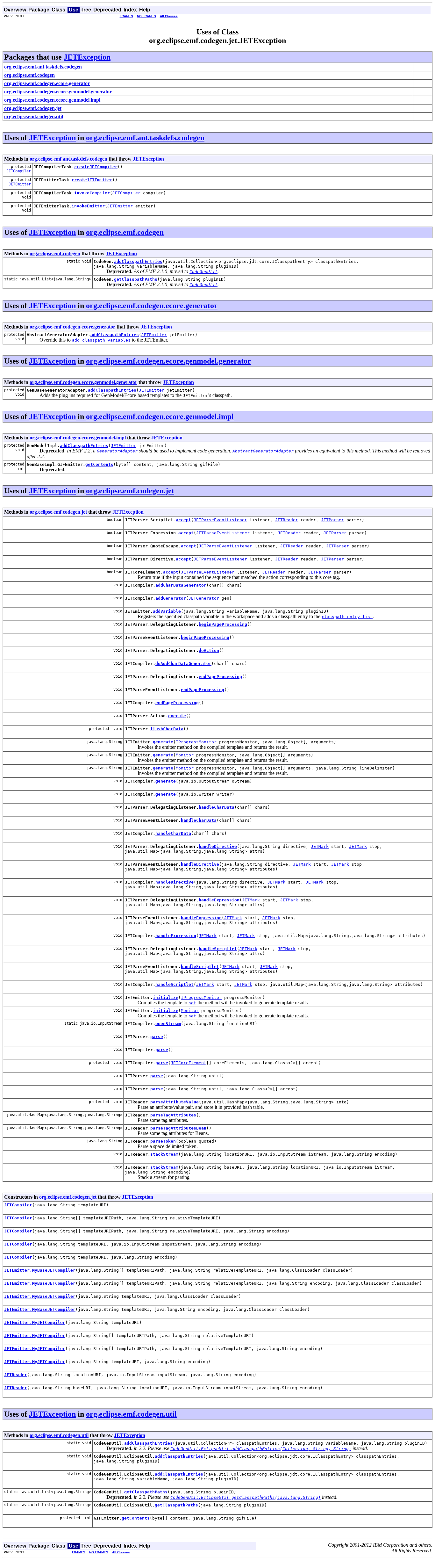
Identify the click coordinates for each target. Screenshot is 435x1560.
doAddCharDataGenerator (183, 663)
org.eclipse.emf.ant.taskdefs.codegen (145, 138)
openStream (168, 1023)
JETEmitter (20, 184)
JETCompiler (18, 171)
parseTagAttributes (173, 1115)
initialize (165, 997)
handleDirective (218, 846)
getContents (99, 464)
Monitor (185, 755)
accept (183, 519)
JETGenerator (204, 598)
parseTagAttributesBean (178, 1128)
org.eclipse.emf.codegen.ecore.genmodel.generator (168, 361)
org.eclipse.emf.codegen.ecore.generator (152, 305)
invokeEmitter (88, 206)
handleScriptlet (218, 948)
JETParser (332, 519)
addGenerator (170, 598)
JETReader (286, 519)
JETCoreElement (188, 1062)
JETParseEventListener (220, 519)
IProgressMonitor (196, 742)
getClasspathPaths (135, 279)
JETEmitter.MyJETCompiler (34, 1322)
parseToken (163, 1141)
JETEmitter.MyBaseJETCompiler (39, 1270)
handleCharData (216, 807)
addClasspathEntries (138, 261)
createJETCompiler (96, 166)
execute (177, 715)
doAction (209, 650)
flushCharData (166, 728)
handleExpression (219, 900)
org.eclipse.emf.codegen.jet (130, 491)
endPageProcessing (220, 676)
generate (163, 742)
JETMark (320, 846)
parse (156, 1036)
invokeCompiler (92, 193)
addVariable (167, 611)
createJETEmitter (92, 179)
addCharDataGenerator (180, 585)
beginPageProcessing (223, 624)
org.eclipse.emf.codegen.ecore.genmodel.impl (160, 416)
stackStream (164, 1154)
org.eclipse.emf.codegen (125, 232)
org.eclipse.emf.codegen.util (131, 1414)
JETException (87, 57)
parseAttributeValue (174, 1102)
